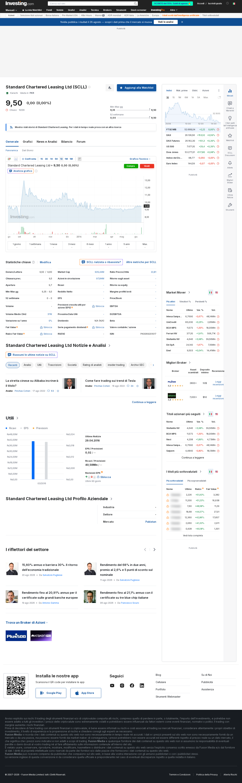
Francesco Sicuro (130, 551)
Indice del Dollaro (175, 106)
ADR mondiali (114, 15)
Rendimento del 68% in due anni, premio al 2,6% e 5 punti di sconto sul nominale (126, 518)
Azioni (11, 15)
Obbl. (195, 39)
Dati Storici (27, 99)
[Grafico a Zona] (16, 108)
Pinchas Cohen (22, 339)
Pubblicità (207, 630)
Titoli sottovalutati (210, 15)
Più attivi (170, 250)
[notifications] (228, 3)
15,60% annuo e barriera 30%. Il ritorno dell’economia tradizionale (50, 516)
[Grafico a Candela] (9, 108)
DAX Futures (173, 89)
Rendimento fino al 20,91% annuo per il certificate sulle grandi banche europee (50, 544)
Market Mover (176, 241)
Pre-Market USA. (70, 15)
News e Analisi (47, 90)
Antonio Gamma (50, 551)
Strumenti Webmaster (168, 645)
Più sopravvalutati (196, 429)
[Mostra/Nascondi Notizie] (79, 108)
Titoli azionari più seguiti (183, 363)
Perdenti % (201, 250)
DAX (168, 84)
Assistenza (207, 638)
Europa (155, 15)
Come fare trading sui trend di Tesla (110, 329)
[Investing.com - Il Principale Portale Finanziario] (20, 3)
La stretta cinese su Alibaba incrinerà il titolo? (32, 332)
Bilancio (66, 90)
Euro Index (172, 112)
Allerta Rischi (230, 723)
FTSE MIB (171, 78)
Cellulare (161, 630)
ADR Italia (129, 15)
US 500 (170, 95)
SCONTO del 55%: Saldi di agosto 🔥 (172, 3)
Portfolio (161, 638)
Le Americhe (143, 15)
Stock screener (138, 10)
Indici (169, 39)
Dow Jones (172, 101)
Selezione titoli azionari (31, 15)
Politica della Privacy (207, 723)
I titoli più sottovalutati (181, 420)
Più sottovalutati (174, 429)
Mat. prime (182, 39)
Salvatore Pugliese (52, 523)
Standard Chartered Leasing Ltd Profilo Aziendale (57, 447)
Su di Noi (206, 623)
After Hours (86, 15)
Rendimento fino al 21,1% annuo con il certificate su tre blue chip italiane (126, 544)
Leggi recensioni (218, 332)
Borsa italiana (52, 15)
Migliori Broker (176, 311)
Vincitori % (185, 250)
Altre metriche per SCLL (141, 210)
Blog (158, 623)
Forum (81, 90)
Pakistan (150, 470)
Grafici (27, 90)
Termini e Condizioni (179, 723)
